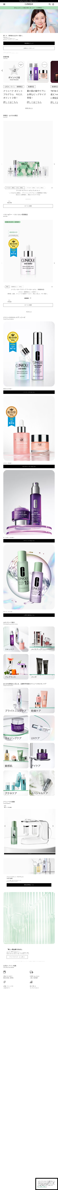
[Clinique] (29, 4)
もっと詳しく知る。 (42, 1186)
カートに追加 (28, 206)
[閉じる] (53, 1183)
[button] (53, 4)
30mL (7, 286)
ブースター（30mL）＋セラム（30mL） (15, 187)
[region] (46, 1184)
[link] (28, 152)
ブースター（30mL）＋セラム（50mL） (35, 187)
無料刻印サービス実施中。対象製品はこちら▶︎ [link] (29, 1)
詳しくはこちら (29, 853)
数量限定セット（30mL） (17, 286)
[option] (14, 82)
